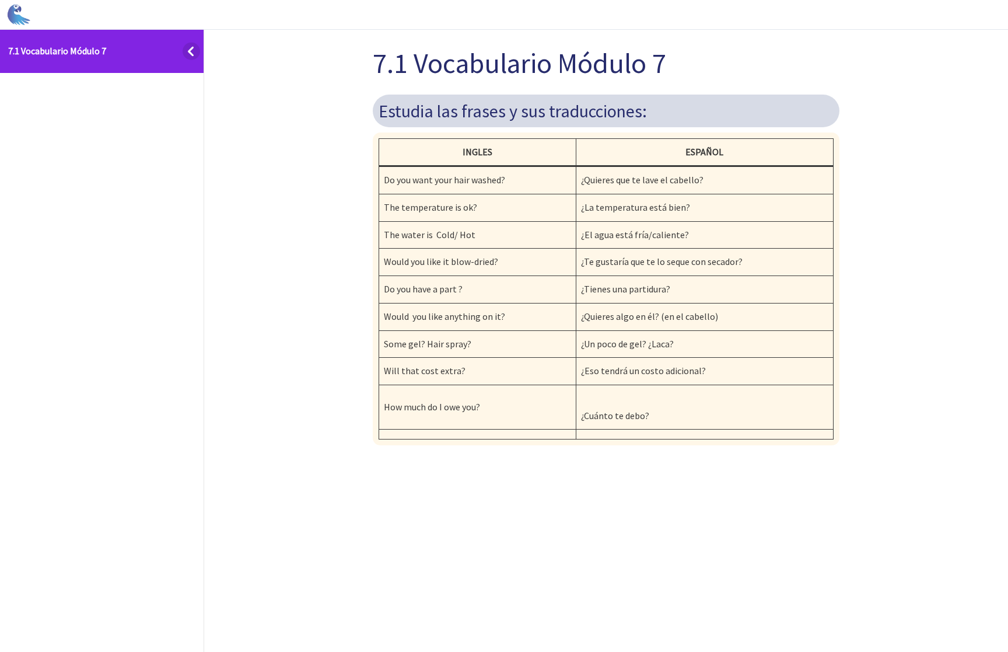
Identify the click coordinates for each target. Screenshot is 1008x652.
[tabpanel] (606, 270)
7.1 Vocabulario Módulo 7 (57, 51)
